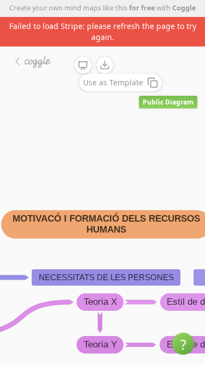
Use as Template (113, 82)
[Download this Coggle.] (105, 65)
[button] (183, 344)
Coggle (184, 8)
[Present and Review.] (83, 65)
